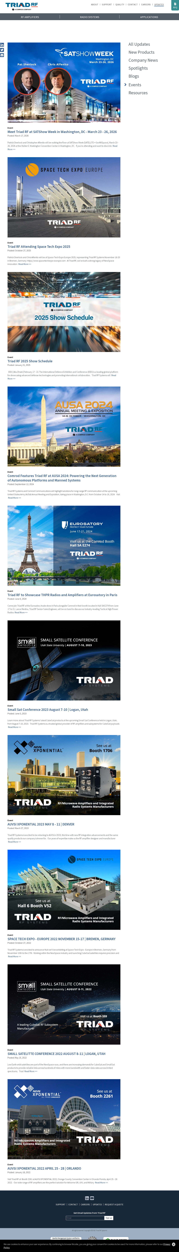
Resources (138, 93)
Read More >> (24, 264)
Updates (159, 4)
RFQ (175, 7)
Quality (120, 4)
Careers (146, 4)
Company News (143, 60)
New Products (142, 52)
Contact (133, 4)
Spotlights (138, 68)
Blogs (134, 76)
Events (135, 85)
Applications (149, 17)
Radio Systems (89, 17)
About (94, 4)
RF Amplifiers (30, 17)
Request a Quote (114, 1204)
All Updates (139, 44)
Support (107, 4)
